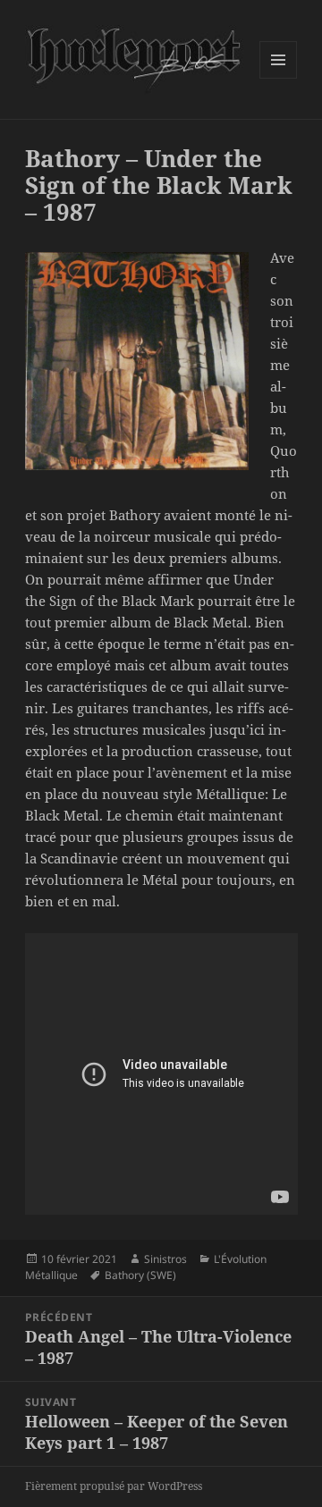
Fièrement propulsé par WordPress (113, 1486)
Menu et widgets (278, 78)
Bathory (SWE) (140, 1275)
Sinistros (165, 1259)
